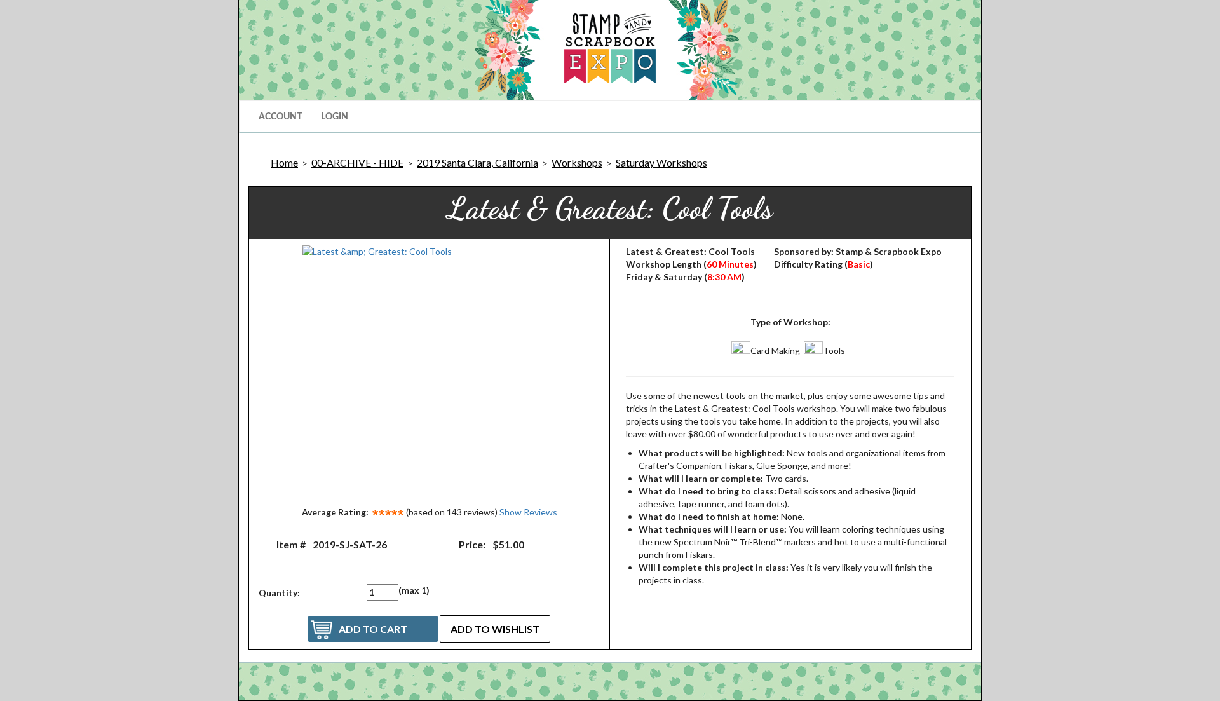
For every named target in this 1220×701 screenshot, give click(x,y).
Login (334, 116)
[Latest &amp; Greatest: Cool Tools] (429, 372)
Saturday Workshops (661, 162)
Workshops (577, 162)
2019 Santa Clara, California (477, 162)
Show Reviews (528, 512)
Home (284, 162)
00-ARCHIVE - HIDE (357, 162)
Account (280, 116)
